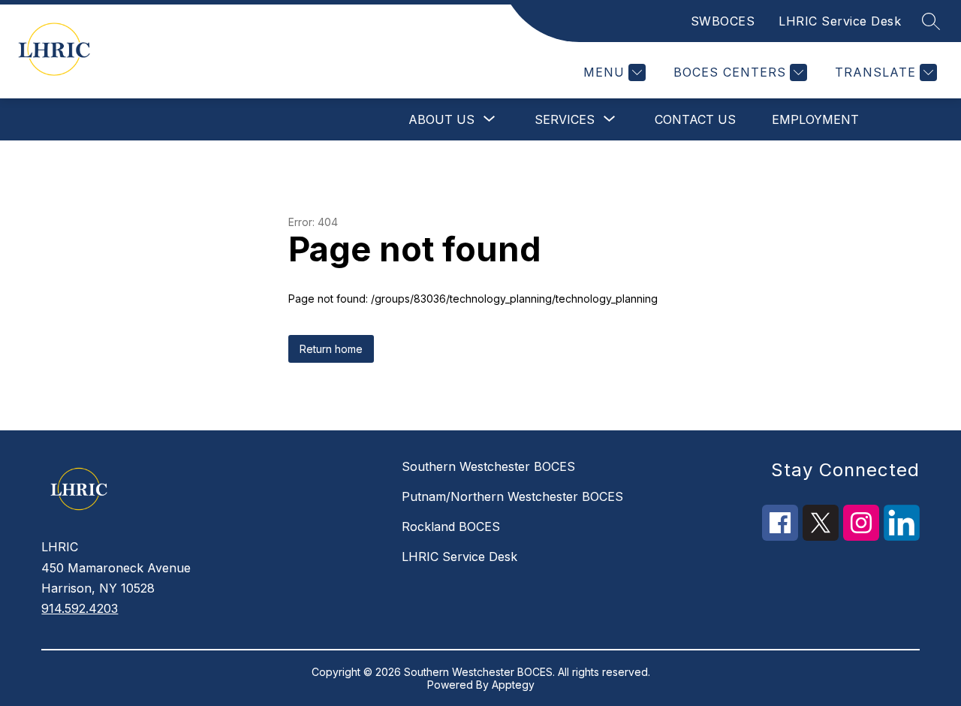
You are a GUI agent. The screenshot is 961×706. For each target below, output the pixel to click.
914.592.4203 (79, 608)
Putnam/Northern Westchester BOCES (512, 496)
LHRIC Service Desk (840, 21)
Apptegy (513, 684)
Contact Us (695, 119)
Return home (331, 348)
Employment (815, 119)
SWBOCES (723, 21)
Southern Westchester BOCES (488, 466)
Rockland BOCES (451, 526)
